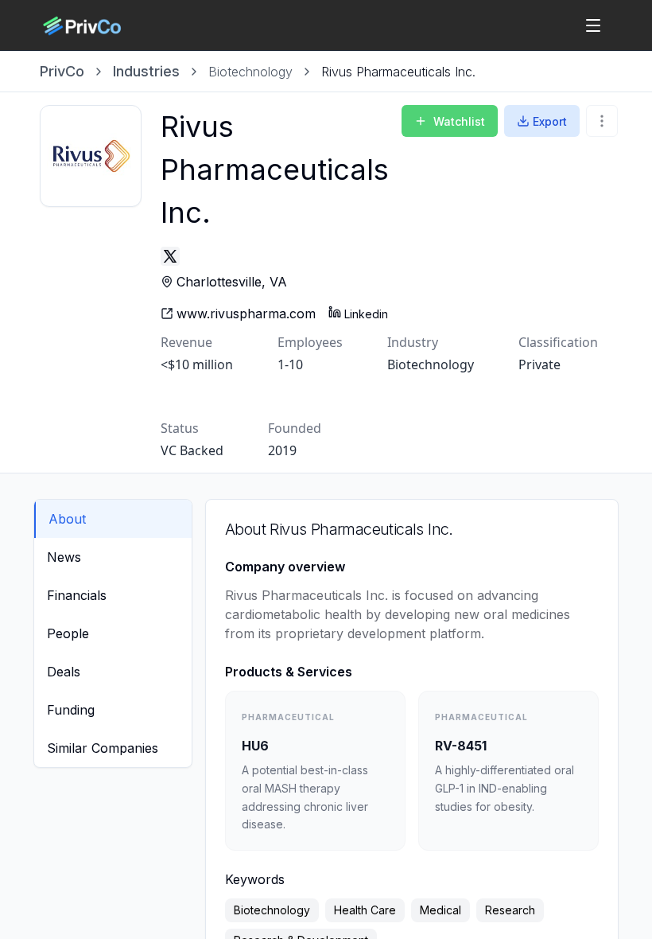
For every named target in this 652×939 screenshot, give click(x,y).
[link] (398, 71)
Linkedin (366, 314)
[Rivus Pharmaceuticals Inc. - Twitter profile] (170, 256)
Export (550, 121)
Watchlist (459, 121)
